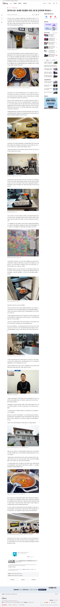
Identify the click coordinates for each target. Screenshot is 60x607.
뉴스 (11, 3)
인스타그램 (55, 18)
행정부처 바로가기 (54, 602)
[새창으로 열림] (36, 14)
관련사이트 (51, 600)
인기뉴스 (47, 60)
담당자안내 (13, 566)
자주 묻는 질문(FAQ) (21, 604)
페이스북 (46, 18)
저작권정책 (10, 566)
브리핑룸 (14, 3)
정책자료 (19, 3)
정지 (54, 587)
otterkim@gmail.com (26, 552)
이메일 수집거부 (15, 604)
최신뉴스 (54, 60)
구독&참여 (25, 3)
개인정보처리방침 (4, 604)
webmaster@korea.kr (30, 602)
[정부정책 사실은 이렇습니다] (50, 28)
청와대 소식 (44, 3)
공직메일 (49, 3)
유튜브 (51, 18)
